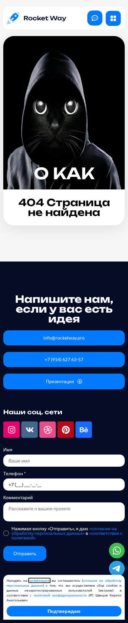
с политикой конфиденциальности (58, 595)
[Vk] (29, 429)
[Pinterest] (65, 429)
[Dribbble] (47, 429)
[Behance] (83, 429)
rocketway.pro (39, 580)
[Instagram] (11, 429)
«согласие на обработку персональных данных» (64, 531)
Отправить (24, 553)
